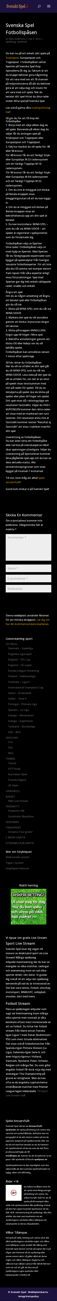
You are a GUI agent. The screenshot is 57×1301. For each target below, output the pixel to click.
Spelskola (22, 41)
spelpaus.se (40, 1159)
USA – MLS (14, 732)
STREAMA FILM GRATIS (20, 843)
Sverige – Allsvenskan (21, 715)
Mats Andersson (17, 38)
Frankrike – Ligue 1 (19, 682)
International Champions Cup (25, 687)
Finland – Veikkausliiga (21, 676)
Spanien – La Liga (18, 710)
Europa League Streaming (23, 670)
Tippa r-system (15, 863)
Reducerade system (17, 857)
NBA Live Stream (18, 801)
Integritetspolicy (28, 1296)
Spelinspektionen (14, 1165)
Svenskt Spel (18, 1292)
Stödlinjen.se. (13, 1155)
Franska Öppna (17, 780)
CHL (10, 742)
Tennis (12, 763)
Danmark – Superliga (20, 648)
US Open (13, 785)
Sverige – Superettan (20, 721)
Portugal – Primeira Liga (22, 704)
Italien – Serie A (17, 698)
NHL (11, 753)
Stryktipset (12, 57)
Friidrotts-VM (16, 810)
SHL (10, 747)
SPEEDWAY (12, 822)
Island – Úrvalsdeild (19, 693)
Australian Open (17, 774)
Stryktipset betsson (17, 868)
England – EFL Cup (19, 659)
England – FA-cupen (20, 665)
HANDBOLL (13, 791)
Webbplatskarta (38, 1292)
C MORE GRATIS (15, 837)
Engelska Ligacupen (20, 654)
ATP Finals (14, 768)
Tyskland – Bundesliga (21, 726)
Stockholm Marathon (21, 816)
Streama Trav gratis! (20, 832)
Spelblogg (11, 41)
